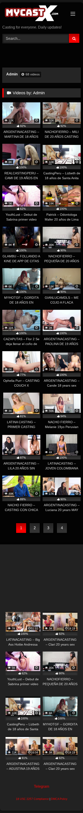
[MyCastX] (34, 14)
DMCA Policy (59, 799)
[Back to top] (69, 799)
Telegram (41, 786)
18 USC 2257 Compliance (32, 799)
